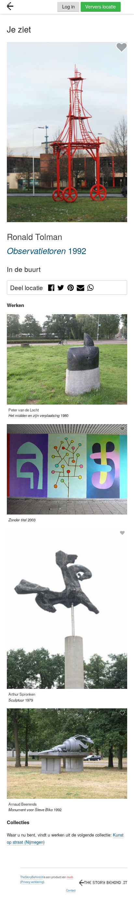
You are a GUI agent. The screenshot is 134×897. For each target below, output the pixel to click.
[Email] (80, 287)
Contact (70, 890)
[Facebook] (51, 287)
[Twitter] (60, 287)
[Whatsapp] (90, 287)
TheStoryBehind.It (31, 877)
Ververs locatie (100, 6)
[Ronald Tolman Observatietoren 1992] (67, 220)
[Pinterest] (70, 287)
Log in (68, 6)
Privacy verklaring (32, 882)
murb (70, 877)
